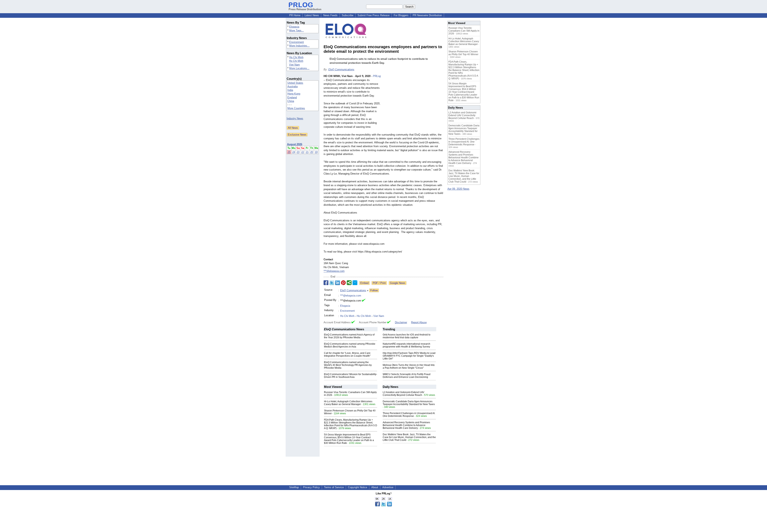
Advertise (387, 487)
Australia (292, 86)
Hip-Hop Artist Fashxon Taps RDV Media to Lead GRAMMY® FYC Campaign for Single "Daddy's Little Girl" (409, 356)
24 (293, 152)
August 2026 (294, 144)
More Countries (296, 108)
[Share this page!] (383, 505)
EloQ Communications (341, 69)
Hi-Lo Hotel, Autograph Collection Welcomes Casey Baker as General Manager (348, 403)
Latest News (312, 15)
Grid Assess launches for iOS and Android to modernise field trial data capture (406, 336)
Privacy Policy (311, 487)
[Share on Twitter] (331, 282)
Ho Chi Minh (296, 57)
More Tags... (296, 30)
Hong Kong (293, 93)
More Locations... (299, 68)
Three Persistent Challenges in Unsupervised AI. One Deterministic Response (409, 414)
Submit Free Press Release (373, 15)
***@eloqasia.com (334, 270)
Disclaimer (401, 322)
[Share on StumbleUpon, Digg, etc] (349, 282)
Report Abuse (419, 322)
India (290, 90)
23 (298, 152)
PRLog (377, 76)
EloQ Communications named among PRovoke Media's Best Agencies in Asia (349, 345)
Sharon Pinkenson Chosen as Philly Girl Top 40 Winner (463, 53)
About (374, 487)
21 (307, 152)
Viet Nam (294, 64)
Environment (296, 42)
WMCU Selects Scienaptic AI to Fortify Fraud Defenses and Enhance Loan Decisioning (406, 375)
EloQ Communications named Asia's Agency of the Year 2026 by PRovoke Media (349, 336)
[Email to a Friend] (355, 282)
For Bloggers (401, 15)
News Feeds (330, 15)
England (292, 97)
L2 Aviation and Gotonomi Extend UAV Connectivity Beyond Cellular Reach (403, 393)
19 (316, 152)
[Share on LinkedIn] (337, 282)
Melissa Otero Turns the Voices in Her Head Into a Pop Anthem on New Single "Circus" (409, 366)
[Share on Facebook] (326, 282)
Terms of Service (334, 487)
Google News (397, 282)
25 (289, 152)
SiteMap (294, 487)
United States (295, 82)
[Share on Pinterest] (343, 282)
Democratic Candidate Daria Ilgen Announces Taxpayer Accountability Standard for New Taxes (409, 403)
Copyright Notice (357, 487)
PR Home (294, 15)
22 (302, 152)
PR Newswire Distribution (427, 15)
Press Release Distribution (305, 9)
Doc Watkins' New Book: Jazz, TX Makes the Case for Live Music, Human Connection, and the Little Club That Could (409, 437)
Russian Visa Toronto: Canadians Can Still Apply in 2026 (463, 31)
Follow (374, 290)
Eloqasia (294, 26)
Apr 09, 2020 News (458, 188)
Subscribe (347, 15)
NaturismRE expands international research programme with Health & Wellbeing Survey (406, 345)
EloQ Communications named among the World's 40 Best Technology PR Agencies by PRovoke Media (348, 365)
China (290, 101)
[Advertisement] (413, 104)
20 (311, 152)
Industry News (295, 118)
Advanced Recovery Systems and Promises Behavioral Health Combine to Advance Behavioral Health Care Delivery (406, 425)
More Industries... (299, 45)
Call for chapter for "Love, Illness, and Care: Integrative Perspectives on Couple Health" (347, 354)
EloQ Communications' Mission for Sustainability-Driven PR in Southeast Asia (350, 375)
